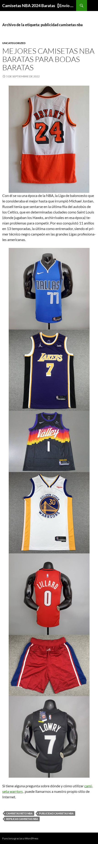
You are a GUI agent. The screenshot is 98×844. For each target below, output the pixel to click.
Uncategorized (14, 43)
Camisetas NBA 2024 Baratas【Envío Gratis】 (39, 5)
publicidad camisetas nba (56, 813)
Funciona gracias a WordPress (20, 838)
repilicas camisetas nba (22, 818)
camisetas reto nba (19, 813)
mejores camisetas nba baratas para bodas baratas (48, 59)
